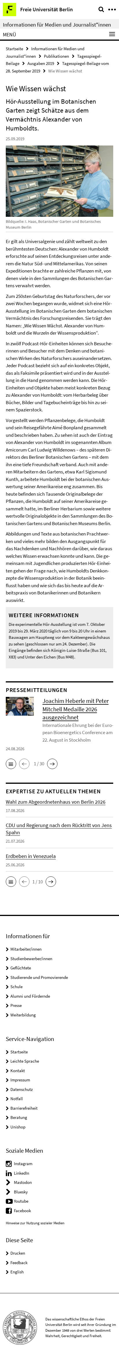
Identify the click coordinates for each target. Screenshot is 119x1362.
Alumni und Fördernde (30, 996)
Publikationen (56, 56)
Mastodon (23, 1182)
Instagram (23, 1163)
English (17, 1272)
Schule (16, 986)
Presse (16, 1005)
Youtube (21, 1201)
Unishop (17, 1127)
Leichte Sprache (24, 1061)
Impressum (20, 1080)
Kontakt (17, 1070)
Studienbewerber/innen (31, 958)
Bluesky (21, 1192)
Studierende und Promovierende (39, 977)
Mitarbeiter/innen (26, 949)
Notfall (16, 1098)
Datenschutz (21, 1089)
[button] (11, 764)
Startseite (14, 48)
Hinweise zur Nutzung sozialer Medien (35, 1223)
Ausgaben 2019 (40, 63)
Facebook (22, 1210)
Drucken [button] (17, 1253)
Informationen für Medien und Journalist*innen (57, 24)
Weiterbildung (23, 1015)
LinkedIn (21, 1173)
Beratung (18, 1117)
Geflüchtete (20, 968)
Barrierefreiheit (24, 1108)
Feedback (18, 1262)
